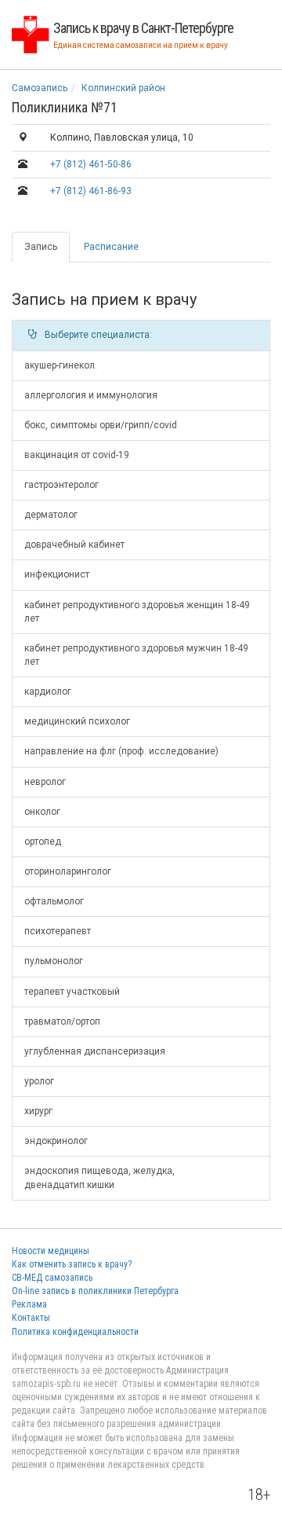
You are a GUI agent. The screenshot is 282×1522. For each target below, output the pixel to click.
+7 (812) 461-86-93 (91, 190)
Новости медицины (50, 1250)
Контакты (31, 1317)
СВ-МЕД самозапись (52, 1277)
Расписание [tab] (111, 246)
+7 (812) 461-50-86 (91, 164)
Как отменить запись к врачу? (72, 1264)
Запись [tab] (40, 246)
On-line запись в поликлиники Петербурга (95, 1290)
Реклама (29, 1304)
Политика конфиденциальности (75, 1331)
